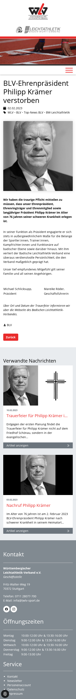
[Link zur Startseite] (38, 11)
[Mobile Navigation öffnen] (69, 70)
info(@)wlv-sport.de (26, 600)
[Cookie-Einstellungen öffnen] (5, 694)
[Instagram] (14, 609)
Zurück (11, 337)
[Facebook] (6, 609)
